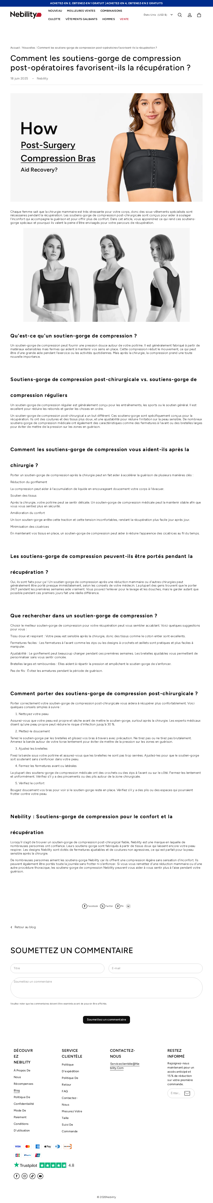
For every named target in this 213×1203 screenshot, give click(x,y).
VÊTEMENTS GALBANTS (81, 19)
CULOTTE (54, 19)
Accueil (15, 47)
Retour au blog (25, 927)
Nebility (111, 1197)
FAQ (65, 1091)
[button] (180, 15)
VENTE (124, 19)
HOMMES (108, 19)
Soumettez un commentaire (106, 1019)
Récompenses (23, 1084)
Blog (17, 1090)
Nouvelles (28, 47)
